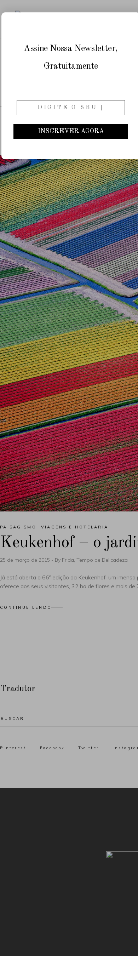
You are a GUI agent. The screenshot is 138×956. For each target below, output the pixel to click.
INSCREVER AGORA (71, 131)
